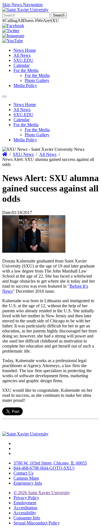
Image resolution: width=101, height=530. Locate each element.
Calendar (21, 65)
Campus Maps (26, 478)
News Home (24, 50)
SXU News (23, 154)
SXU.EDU (23, 60)
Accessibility (24, 512)
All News (22, 55)
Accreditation (25, 507)
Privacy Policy (26, 497)
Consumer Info (26, 517)
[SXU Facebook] (13, 25)
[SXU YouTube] (12, 40)
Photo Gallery (37, 80)
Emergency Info (27, 483)
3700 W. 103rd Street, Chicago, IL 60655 (50, 463)
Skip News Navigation (22, 4)
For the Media (25, 70)
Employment (24, 502)
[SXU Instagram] (13, 35)
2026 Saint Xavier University (41, 492)
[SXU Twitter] (10, 30)
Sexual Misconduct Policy (36, 522)
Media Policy (25, 85)
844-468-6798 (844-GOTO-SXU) (43, 468)
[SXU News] (25, 9)
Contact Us (23, 473)
